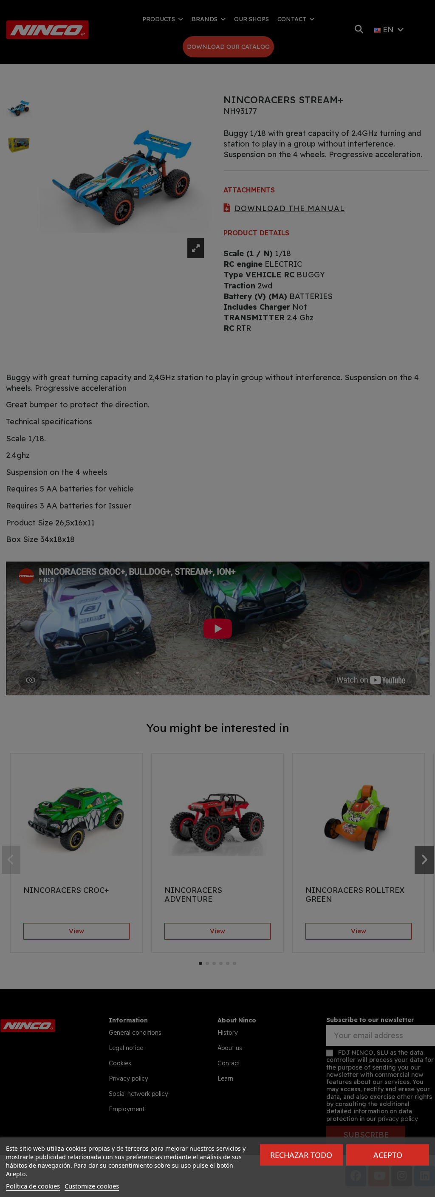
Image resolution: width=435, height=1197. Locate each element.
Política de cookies (33, 1186)
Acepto (387, 1155)
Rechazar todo (301, 1155)
